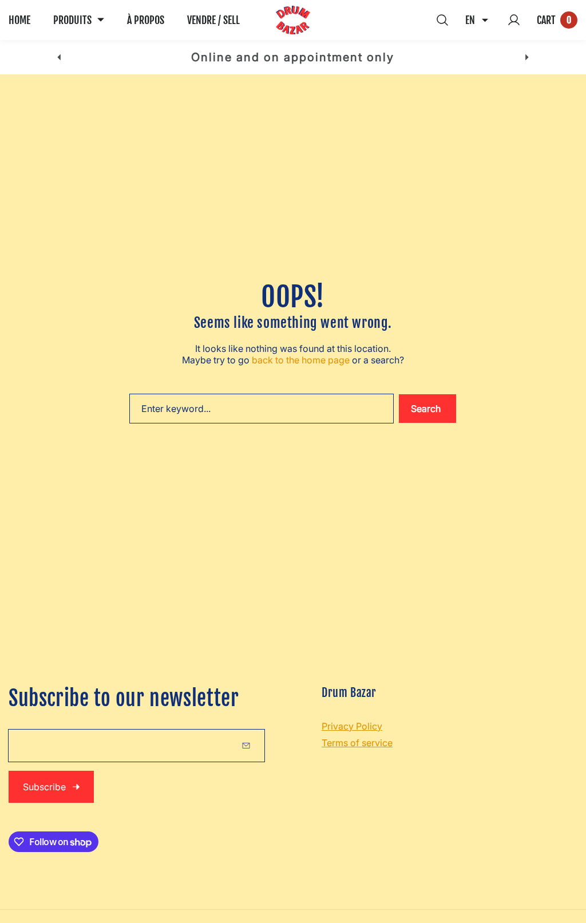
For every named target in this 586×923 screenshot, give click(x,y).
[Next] (527, 57)
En (470, 20)
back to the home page (301, 360)
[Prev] (59, 57)
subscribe (44, 787)
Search (426, 408)
